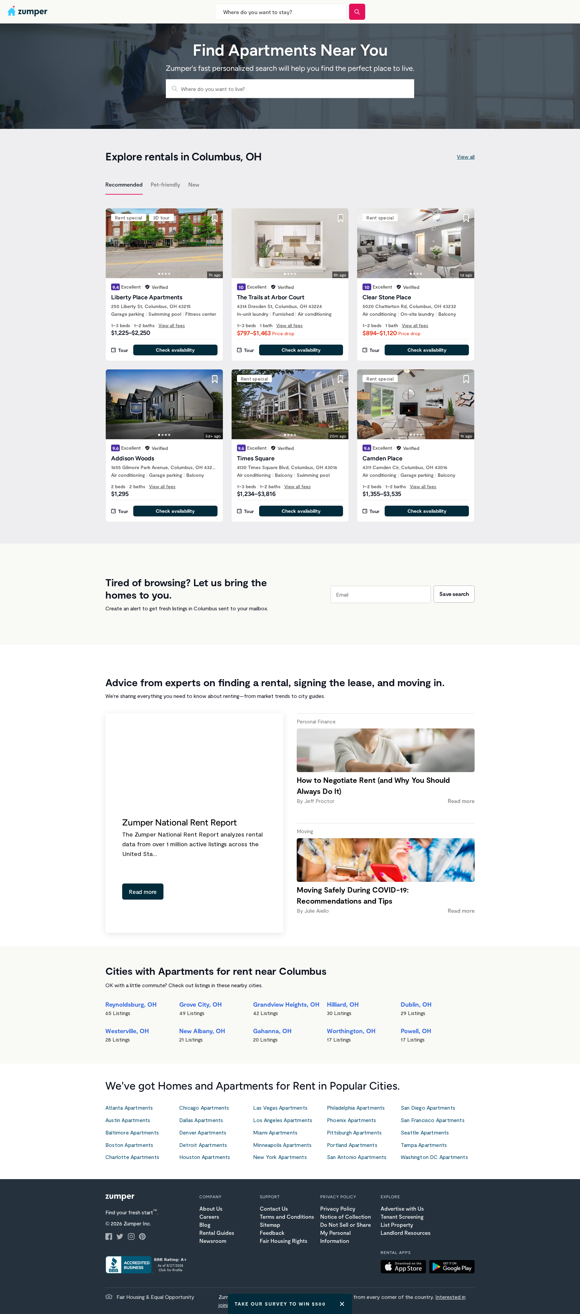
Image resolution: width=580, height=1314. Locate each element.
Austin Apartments (127, 1120)
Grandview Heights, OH (286, 1004)
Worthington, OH (351, 1030)
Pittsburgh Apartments (354, 1132)
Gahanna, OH (272, 1030)
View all (466, 156)
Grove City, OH (200, 1004)
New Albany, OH (202, 1030)
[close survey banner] (342, 1304)
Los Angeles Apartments (282, 1120)
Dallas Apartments (201, 1120)
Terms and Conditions (287, 1216)
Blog (204, 1224)
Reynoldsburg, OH (131, 1004)
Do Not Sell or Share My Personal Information (345, 1232)
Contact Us (274, 1208)
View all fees (171, 325)
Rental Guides (216, 1232)
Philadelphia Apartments (356, 1107)
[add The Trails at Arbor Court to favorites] (340, 218)
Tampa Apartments (424, 1145)
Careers (209, 1216)
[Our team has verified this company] (147, 287)
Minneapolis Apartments (282, 1145)
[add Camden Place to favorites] (466, 379)
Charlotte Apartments (132, 1157)
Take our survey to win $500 (280, 1304)
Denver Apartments (202, 1132)
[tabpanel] (290, 361)
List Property (397, 1224)
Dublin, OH (416, 1004)
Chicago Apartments (204, 1107)
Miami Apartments (275, 1132)
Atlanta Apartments (129, 1107)
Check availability (175, 350)
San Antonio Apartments (356, 1157)
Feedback (272, 1232)
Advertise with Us (402, 1208)
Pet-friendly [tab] (165, 184)
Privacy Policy (337, 1208)
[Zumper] (28, 12)
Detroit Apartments (203, 1145)
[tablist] (290, 185)
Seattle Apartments (425, 1132)
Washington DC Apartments (434, 1157)
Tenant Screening (402, 1216)
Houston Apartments (204, 1157)
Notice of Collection (345, 1216)
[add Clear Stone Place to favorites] (466, 218)
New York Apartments (280, 1157)
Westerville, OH (127, 1030)
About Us (211, 1208)
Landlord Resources (406, 1232)
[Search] (357, 12)
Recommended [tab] (124, 184)
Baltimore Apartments (132, 1132)
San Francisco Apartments (433, 1120)
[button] (405, 1267)
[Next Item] (213, 243)
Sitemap (270, 1224)
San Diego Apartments (428, 1107)
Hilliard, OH (343, 1004)
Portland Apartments (352, 1145)
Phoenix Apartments (351, 1120)
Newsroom (212, 1240)
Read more (143, 891)
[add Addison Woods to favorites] (214, 379)
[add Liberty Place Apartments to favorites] (214, 218)
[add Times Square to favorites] (340, 379)
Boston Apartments (129, 1145)
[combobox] (280, 12)
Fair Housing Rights (283, 1240)
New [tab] (193, 184)
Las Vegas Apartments (280, 1107)
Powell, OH (416, 1030)
